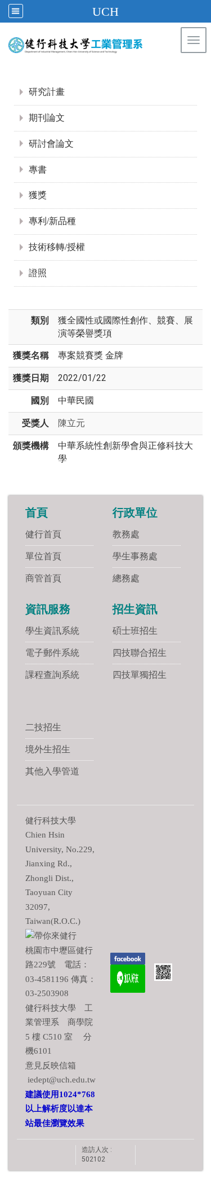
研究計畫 (47, 92)
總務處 (126, 578)
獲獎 (38, 195)
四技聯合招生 (140, 653)
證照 (38, 273)
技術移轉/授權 (57, 247)
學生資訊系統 (52, 630)
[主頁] (97, 45)
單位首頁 (43, 556)
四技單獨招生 (140, 675)
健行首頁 (43, 534)
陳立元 (71, 423)
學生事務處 (135, 556)
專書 (38, 169)
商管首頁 (43, 578)
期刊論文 (47, 117)
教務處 (126, 534)
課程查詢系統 (52, 675)
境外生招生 (47, 749)
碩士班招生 (135, 630)
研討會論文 (51, 143)
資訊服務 (47, 609)
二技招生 (43, 727)
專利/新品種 (52, 221)
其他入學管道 (52, 771)
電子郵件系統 (52, 653)
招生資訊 (135, 609)
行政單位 (135, 512)
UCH (105, 12)
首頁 (36, 512)
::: (197, 70)
